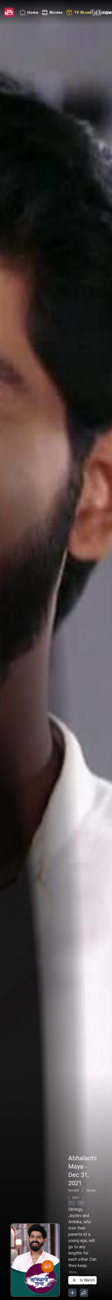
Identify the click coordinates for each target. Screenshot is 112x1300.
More (72, 1272)
